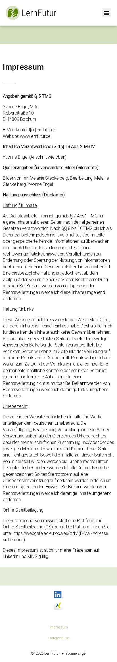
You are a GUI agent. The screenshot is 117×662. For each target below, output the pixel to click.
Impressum (58, 627)
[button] (106, 12)
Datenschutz (58, 638)
